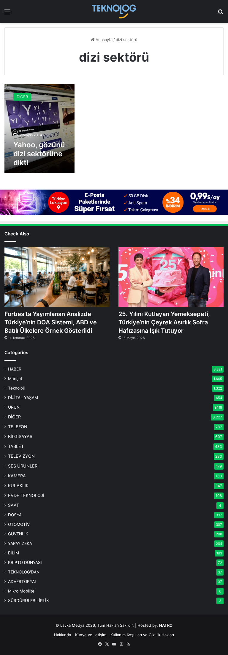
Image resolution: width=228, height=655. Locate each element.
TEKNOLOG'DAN (23, 572)
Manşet (15, 378)
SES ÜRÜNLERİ (23, 465)
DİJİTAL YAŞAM (23, 397)
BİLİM (13, 553)
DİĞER (14, 416)
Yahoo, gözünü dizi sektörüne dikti (39, 153)
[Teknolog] (114, 11)
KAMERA (17, 475)
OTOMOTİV (19, 524)
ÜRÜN (14, 407)
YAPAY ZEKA (20, 543)
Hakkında (62, 634)
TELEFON (17, 426)
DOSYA (15, 514)
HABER (14, 369)
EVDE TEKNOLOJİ (26, 495)
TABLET (16, 446)
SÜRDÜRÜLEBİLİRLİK (28, 600)
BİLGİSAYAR (20, 436)
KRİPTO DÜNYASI (25, 562)
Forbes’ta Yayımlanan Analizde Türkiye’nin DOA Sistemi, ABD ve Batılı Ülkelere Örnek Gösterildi (50, 322)
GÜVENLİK (18, 533)
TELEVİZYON (21, 456)
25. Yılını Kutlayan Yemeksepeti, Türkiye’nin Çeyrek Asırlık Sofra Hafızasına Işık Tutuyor (164, 322)
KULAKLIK (18, 485)
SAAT (13, 505)
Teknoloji (16, 388)
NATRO (165, 625)
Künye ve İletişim (90, 634)
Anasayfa (103, 39)
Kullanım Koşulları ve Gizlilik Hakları (142, 634)
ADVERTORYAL (22, 581)
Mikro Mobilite (21, 591)
